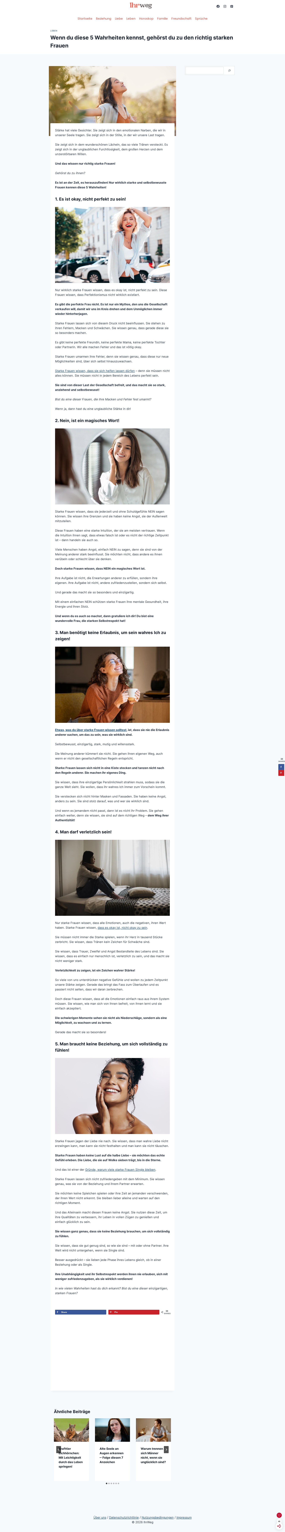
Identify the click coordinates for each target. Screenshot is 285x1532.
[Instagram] (225, 6)
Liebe (119, 18)
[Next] (166, 1449)
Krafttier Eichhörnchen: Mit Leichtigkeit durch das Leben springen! (71, 1457)
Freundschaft (181, 18)
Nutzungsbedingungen (158, 1517)
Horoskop (146, 18)
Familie (162, 18)
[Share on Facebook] (281, 767)
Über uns (100, 1517)
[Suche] (229, 70)
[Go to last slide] (58, 1449)
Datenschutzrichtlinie (124, 1517)
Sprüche (201, 18)
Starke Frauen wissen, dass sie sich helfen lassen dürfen (95, 371)
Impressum (184, 1517)
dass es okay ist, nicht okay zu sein (122, 927)
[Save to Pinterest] (281, 773)
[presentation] (71, 1430)
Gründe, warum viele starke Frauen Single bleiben (120, 1169)
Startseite (85, 18)
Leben (131, 18)
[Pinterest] (232, 6)
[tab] (106, 1483)
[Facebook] (218, 6)
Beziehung (103, 18)
